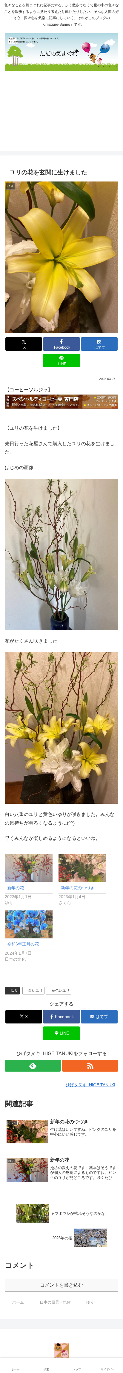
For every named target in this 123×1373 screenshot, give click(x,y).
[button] (111, 963)
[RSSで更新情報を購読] (90, 1066)
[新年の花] (29, 867)
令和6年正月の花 (23, 944)
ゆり (14, 990)
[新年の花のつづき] (82, 867)
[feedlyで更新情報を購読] (33, 1066)
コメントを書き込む (61, 1284)
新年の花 (15, 887)
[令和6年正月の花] (29, 924)
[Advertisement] (61, 114)
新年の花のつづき (77, 887)
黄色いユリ (61, 990)
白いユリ (35, 990)
